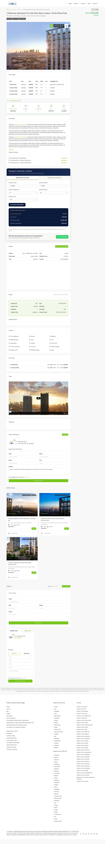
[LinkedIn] (86, 833)
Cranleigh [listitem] (56, 743)
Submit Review (38, 622)
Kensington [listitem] (56, 755)
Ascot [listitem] (55, 713)
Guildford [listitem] (56, 734)
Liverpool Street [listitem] (57, 814)
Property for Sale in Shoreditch (83, 756)
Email (10, 460)
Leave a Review (66, 586)
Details (33, 528)
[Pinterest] (91, 833)
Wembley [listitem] (56, 784)
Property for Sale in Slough (82, 770)
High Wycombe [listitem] (57, 715)
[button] (92, 10)
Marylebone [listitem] (56, 771)
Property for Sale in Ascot (82, 713)
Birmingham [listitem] (56, 738)
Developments (9, 733)
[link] (22, 504)
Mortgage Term (43, 189)
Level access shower (15, 346)
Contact (95, 3)
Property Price (13, 182)
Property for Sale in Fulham (82, 747)
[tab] (51, 25)
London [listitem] (56, 706)
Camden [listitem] (56, 805)
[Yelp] (94, 833)
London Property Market (12, 738)
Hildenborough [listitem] (57, 740)
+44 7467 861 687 (22, 443)
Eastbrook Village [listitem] (58, 821)
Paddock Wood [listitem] (57, 729)
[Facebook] (81, 833)
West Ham (19, 9)
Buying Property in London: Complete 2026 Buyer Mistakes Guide (20, 722)
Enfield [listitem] (55, 812)
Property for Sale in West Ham (83, 759)
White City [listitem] (56, 759)
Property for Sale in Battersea (83, 734)
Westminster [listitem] (56, 780)
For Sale (83, 3)
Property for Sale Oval (81, 709)
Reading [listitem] (56, 720)
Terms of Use (27, 477)
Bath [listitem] (55, 736)
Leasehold (22, 18)
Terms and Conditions (11, 718)
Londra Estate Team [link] (14, 533)
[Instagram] (83, 833)
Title (10, 605)
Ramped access (13, 350)
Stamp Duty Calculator (54, 177)
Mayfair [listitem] (56, 807)
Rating (41, 605)
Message (11, 466)
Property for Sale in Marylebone (83, 738)
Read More (11, 149)
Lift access (33, 346)
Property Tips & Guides (11, 747)
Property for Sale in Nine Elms (83, 750)
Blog (89, 3)
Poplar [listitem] (55, 787)
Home (70, 3)
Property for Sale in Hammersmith (84, 752)
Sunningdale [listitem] (56, 789)
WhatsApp (31, 443)
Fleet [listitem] (55, 709)
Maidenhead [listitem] (56, 718)
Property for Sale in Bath (82, 729)
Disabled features (14, 339)
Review (10, 611)
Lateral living (13, 343)
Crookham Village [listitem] (58, 796)
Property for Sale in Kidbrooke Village (84, 724)
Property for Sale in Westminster (83, 766)
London (13, 9)
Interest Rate (12, 196)
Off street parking (55, 346)
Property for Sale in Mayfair (82, 745)
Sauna (52, 350)
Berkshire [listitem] (56, 747)
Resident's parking (35, 350)
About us (76, 3)
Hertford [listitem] (56, 722)
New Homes (15, 18)
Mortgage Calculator (22, 177)
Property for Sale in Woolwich (83, 761)
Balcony (33, 336)
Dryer (32, 339)
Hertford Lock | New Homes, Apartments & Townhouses (85, 778)
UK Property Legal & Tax (12, 749)
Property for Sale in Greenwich (83, 763)
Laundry (33, 343)
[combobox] (53, 463)
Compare (8, 713)
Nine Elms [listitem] (56, 791)
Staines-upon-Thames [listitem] (58, 731)
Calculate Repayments (17, 204)
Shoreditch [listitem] (56, 768)
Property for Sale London (82, 706)
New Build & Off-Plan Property (13, 742)
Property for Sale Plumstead (82, 711)
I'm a (40, 460)
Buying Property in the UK (12, 731)
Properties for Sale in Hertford (83, 775)
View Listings (65, 434)
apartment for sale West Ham (20, 124)
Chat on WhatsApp (62, 236)
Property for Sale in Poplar (82, 727)
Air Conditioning (14, 336)
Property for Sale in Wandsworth (83, 736)
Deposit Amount (43, 182)
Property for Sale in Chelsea (82, 743)
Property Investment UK (11, 744)
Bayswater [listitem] (56, 793)
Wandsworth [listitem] (56, 764)
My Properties (9, 715)
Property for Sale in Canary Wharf (84, 720)
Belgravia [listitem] (56, 775)
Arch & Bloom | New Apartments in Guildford (16, 727)
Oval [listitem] (55, 803)
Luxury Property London (12, 740)
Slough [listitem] (55, 727)
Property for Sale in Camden (82, 740)
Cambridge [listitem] (56, 745)
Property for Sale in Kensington (83, 754)
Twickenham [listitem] (57, 773)
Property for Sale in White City (83, 731)
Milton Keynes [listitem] (57, 724)
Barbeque (53, 336)
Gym (52, 339)
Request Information (38, 480)
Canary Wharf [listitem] (57, 766)
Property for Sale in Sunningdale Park (84, 772)
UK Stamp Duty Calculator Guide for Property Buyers (18, 720)
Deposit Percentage (14, 189)
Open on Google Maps (62, 246)
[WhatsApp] (97, 833)
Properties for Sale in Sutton (82, 781)
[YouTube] (89, 833)
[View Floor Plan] (66, 26)
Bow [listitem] (55, 816)
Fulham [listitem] (55, 777)
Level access (54, 343)
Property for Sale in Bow (82, 718)
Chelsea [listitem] (55, 762)
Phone (40, 453)
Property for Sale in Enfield (82, 722)
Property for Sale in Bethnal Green (84, 715)
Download (63, 158)
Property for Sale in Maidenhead (83, 768)
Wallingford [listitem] (56, 711)
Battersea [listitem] (56, 757)
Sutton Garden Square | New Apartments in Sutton (17, 724)
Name (10, 453)
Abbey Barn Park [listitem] (57, 798)
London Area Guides (11, 735)
